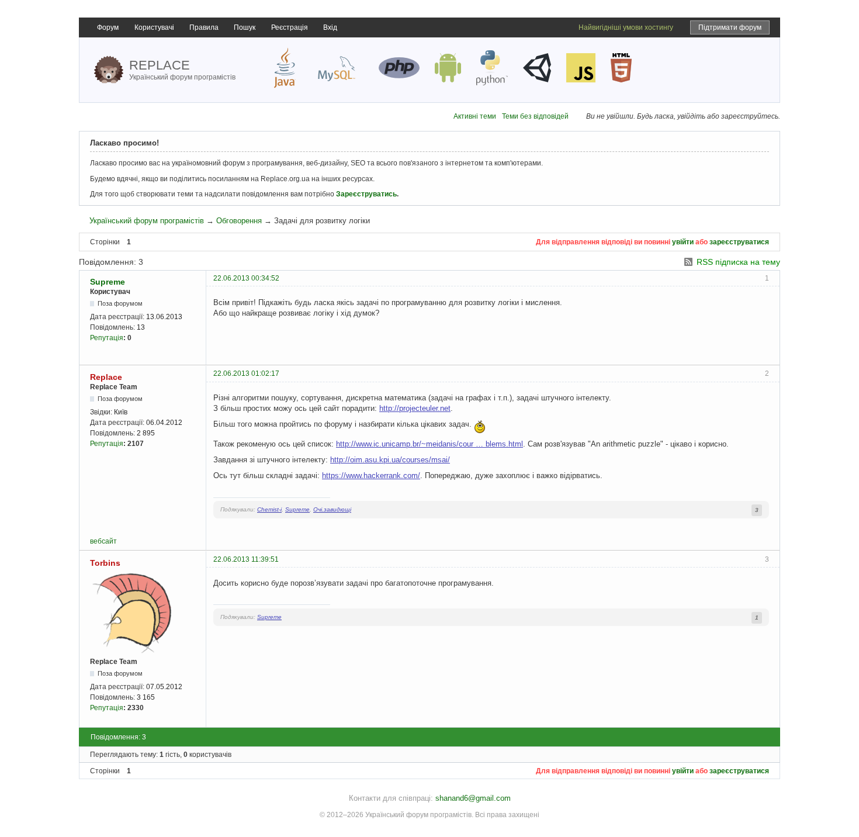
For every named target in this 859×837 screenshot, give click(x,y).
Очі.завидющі (332, 509)
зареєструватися (739, 242)
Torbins (105, 563)
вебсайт (103, 541)
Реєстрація (289, 27)
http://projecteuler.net (415, 408)
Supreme (107, 281)
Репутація (106, 338)
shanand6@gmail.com (473, 798)
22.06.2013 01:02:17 (246, 373)
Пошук (244, 27)
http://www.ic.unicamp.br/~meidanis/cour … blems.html (429, 444)
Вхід (330, 27)
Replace (106, 377)
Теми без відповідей (535, 116)
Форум (108, 27)
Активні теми (474, 116)
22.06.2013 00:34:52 (246, 278)
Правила (204, 27)
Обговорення (239, 220)
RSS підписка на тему (738, 262)
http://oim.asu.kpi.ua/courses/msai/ (390, 459)
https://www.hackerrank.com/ (371, 475)
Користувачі (154, 27)
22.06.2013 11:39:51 (246, 559)
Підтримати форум (729, 27)
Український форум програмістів (146, 220)
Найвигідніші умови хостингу (626, 27)
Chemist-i (269, 509)
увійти (683, 242)
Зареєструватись (366, 194)
